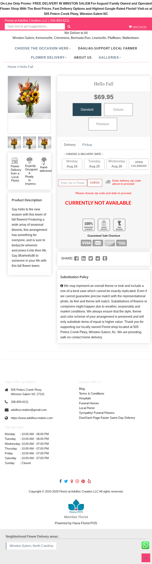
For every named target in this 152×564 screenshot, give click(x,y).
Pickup (87, 144)
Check (95, 182)
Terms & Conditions (91, 393)
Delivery (70, 144)
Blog (82, 388)
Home (12, 67)
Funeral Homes (89, 403)
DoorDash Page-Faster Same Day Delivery (107, 417)
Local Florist (87, 408)
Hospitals (85, 398)
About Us (83, 57)
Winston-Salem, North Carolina (31, 546)
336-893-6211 (60, 20)
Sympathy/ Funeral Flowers (97, 412)
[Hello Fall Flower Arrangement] (14, 143)
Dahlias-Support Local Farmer (107, 48)
